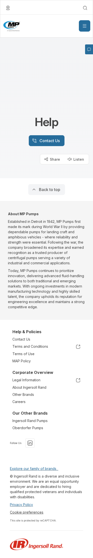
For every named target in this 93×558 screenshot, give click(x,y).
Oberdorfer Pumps (27, 428)
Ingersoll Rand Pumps (30, 421)
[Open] (84, 26)
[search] (85, 8)
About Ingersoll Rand (29, 387)
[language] (8, 8)
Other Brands (23, 394)
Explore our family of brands (34, 468)
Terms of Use (23, 354)
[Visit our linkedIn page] (30, 443)
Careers (19, 402)
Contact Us (21, 339)
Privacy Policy (21, 504)
